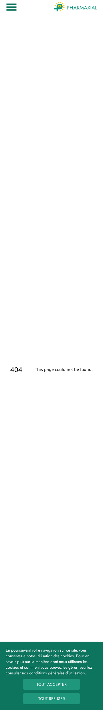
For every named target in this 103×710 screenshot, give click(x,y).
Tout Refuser (51, 698)
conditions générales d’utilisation (57, 673)
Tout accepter (52, 684)
